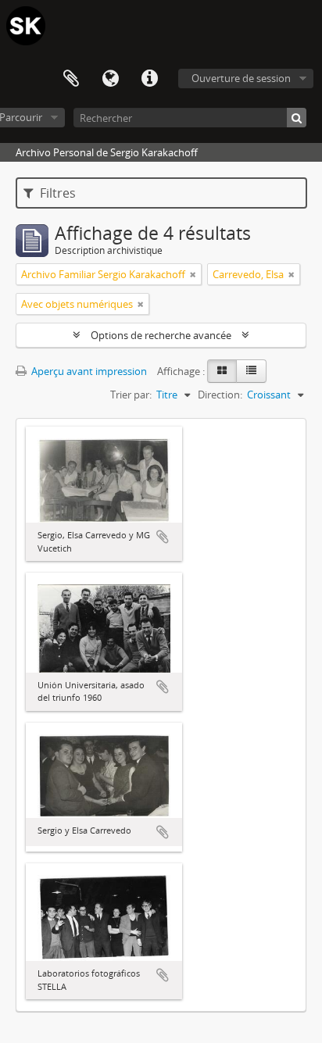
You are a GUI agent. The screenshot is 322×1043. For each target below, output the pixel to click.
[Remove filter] (193, 274)
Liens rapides (149, 78)
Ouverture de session (241, 78)
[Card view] (222, 371)
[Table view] (251, 371)
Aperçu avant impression (88, 371)
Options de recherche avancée (161, 335)
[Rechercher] (296, 117)
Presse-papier (71, 78)
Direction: (220, 395)
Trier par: (131, 395)
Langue (110, 78)
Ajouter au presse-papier (162, 537)
